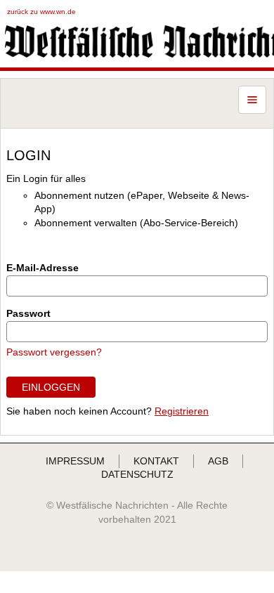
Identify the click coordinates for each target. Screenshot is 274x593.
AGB (218, 461)
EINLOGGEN (51, 387)
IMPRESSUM (75, 461)
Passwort (28, 313)
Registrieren (182, 411)
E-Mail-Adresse (42, 267)
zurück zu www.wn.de (41, 11)
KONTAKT (156, 461)
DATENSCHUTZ (137, 474)
